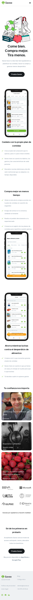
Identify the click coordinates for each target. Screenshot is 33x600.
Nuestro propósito (9, 478)
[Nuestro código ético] (18, 448)
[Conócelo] (10, 418)
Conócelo (6, 418)
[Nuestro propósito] (16, 478)
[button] (30, 2)
